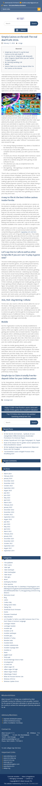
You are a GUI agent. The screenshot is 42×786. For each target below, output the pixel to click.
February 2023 (8, 505)
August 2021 (8, 548)
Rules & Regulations (28, 776)
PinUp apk (7, 657)
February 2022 (8, 534)
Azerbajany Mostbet (10, 582)
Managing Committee (16, 778)
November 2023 (9, 483)
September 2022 (9, 517)
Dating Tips (7, 607)
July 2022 (7, 522)
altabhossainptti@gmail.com (30, 2)
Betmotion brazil (9, 595)
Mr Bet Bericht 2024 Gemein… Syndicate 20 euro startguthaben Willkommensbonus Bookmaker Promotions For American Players (19, 436)
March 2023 (7, 502)
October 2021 (8, 543)
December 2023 (9, 481)
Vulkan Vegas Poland (10, 672)
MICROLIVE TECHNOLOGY (29, 783)
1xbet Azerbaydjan (10, 572)
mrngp (20, 43)
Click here (18, 748)
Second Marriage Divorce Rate (13, 660)
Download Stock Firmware (12, 609)
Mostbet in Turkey (9, 638)
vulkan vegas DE (9, 667)
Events (6, 612)
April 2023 (7, 500)
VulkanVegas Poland (10, 674)
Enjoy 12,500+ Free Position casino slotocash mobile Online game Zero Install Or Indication (21, 408)
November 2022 (9, 512)
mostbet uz (7, 650)
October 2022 (8, 514)
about (6, 579)
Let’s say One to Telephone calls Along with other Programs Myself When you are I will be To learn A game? (19, 58)
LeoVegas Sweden (10, 626)
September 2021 (9, 546)
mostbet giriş (8, 636)
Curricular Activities (13, 776)
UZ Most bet (8, 664)
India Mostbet (8, 617)
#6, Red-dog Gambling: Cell (13, 62)
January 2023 (8, 507)
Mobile (7, 64)
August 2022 (8, 519)
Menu (23, 30)
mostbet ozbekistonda (11, 645)
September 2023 (9, 488)
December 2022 (9, 510)
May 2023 (7, 498)
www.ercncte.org (9, 760)
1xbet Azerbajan (9, 570)
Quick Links (6, 9)
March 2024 (7, 474)
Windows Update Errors (11, 681)
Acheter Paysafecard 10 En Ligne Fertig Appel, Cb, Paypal (22, 440)
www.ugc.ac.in (8, 762)
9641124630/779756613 (12, 2)
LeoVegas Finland (9, 623)
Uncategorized (8, 400)
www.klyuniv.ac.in (9, 766)
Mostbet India (8, 640)
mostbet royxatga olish (11, 648)
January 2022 (8, 536)
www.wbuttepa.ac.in (10, 756)
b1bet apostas (8, 584)
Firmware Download (10, 614)
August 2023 (8, 490)
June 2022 (7, 524)
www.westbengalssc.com (11, 764)
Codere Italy (8, 602)
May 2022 (7, 526)
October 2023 (8, 486)
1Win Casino (8, 565)
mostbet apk (8, 628)
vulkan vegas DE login (11, 669)
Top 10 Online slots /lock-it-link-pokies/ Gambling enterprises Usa (21, 415)
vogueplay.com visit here (28, 232)
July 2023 (7, 493)
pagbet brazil (8, 655)
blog (5, 597)
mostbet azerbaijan (10, 633)
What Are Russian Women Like (13, 676)
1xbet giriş (7, 577)
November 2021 (9, 541)
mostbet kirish (8, 643)
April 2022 (7, 529)
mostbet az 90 (8, 631)
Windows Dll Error (9, 679)
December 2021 (9, 538)
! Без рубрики (8, 562)
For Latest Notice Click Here (17, 5)
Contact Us (29, 778)
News (6, 652)
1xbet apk (7, 567)
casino (6, 600)
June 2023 (7, 495)
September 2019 (9, 551)
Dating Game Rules (10, 605)
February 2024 (8, 476)
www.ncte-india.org (10, 758)
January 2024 (8, 478)
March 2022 (7, 531)
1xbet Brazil (7, 574)
